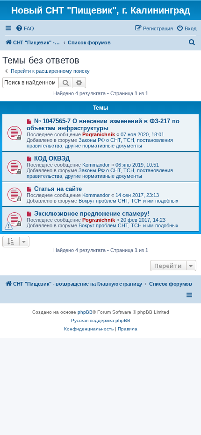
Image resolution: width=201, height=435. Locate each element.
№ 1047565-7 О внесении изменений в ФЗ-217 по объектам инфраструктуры (103, 125)
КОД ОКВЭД (52, 158)
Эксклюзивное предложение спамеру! (91, 213)
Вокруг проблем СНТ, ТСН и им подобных (129, 200)
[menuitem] (24, 28)
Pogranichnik (98, 134)
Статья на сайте (58, 188)
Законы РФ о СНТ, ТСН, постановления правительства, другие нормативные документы (100, 142)
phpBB (85, 312)
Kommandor (96, 165)
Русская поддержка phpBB (100, 320)
